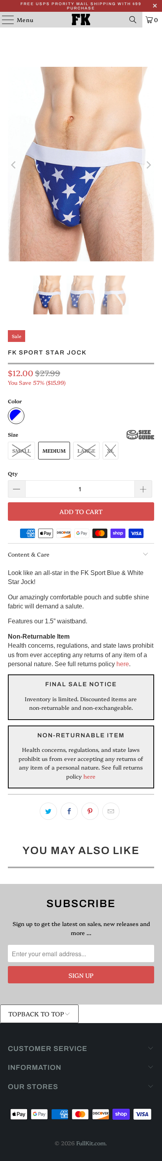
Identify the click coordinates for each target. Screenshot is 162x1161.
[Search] (132, 20)
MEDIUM (54, 450)
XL (110, 450)
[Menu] (4, 20)
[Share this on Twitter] (48, 811)
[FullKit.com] (81, 20)
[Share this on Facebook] (69, 811)
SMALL (21, 450)
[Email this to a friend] (111, 811)
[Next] (148, 165)
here (122, 664)
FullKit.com (90, 1143)
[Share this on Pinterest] (90, 811)
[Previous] (13, 165)
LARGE (86, 450)
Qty (13, 473)
